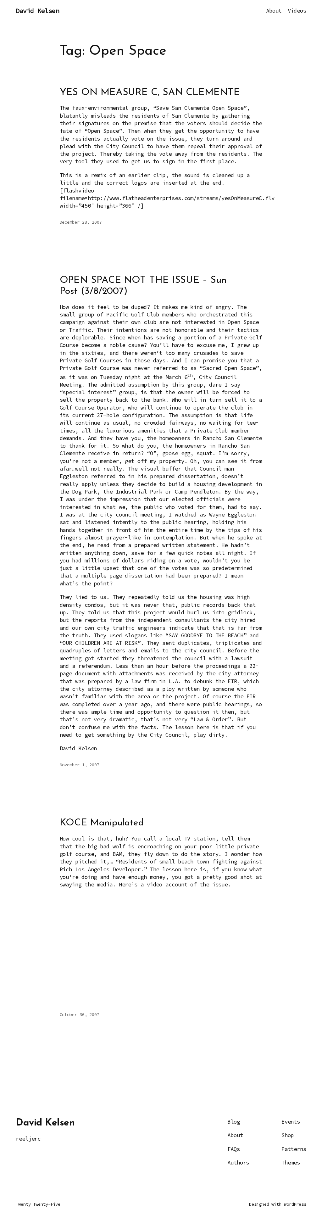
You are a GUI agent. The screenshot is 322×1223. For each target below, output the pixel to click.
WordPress (295, 1204)
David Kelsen (37, 11)
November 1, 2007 (79, 765)
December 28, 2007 (81, 222)
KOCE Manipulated (102, 823)
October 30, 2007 (79, 1014)
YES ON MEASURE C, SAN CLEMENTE (150, 93)
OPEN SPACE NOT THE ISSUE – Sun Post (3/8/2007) (143, 286)
